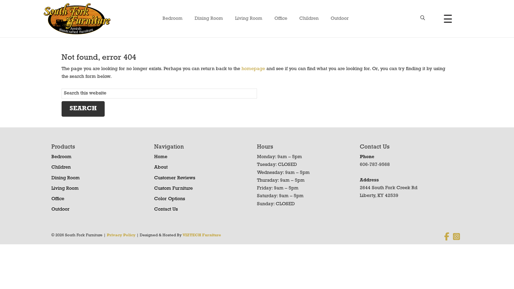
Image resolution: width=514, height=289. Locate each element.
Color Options (169, 199)
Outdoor (340, 18)
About (161, 167)
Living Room (248, 18)
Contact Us (166, 209)
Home (160, 157)
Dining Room (209, 18)
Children (309, 18)
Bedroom (172, 18)
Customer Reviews (174, 178)
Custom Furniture (173, 188)
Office (280, 18)
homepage (253, 69)
